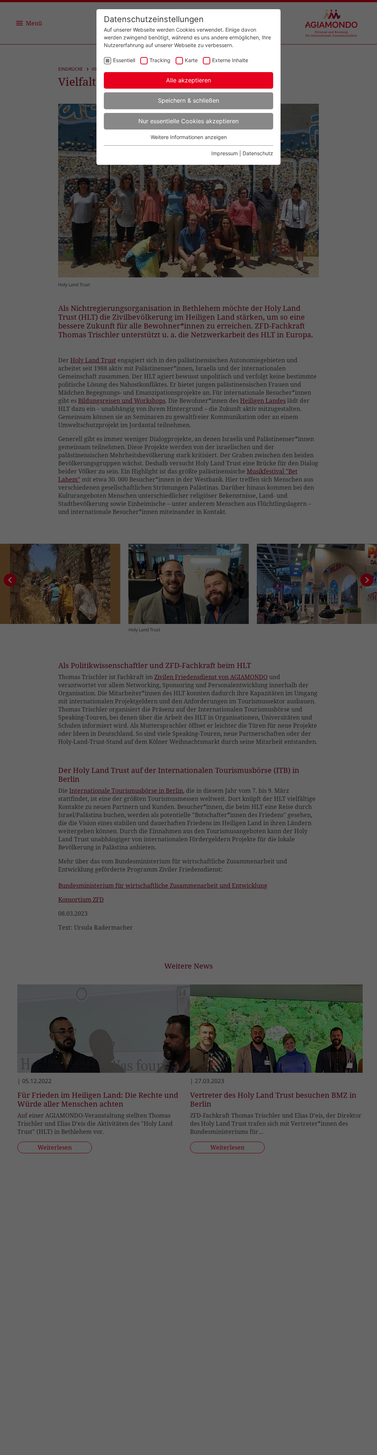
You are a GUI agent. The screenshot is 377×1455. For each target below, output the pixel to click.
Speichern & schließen (188, 100)
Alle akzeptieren (188, 80)
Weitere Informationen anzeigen (189, 137)
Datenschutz (258, 153)
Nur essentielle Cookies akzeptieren (188, 121)
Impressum (224, 153)
